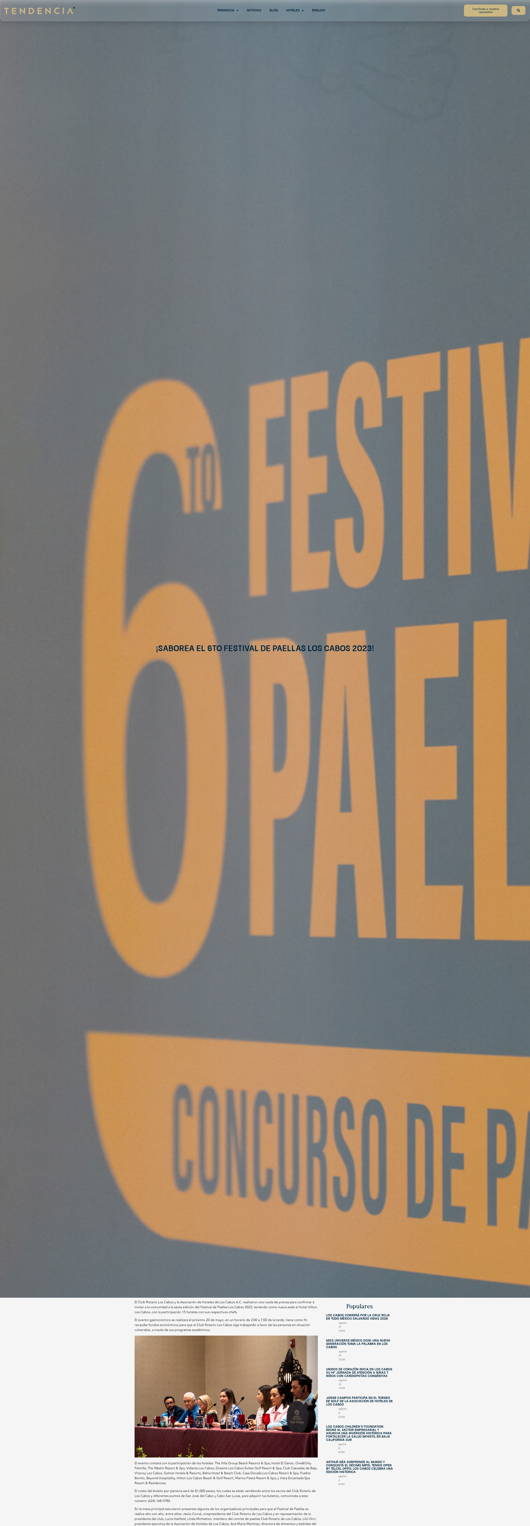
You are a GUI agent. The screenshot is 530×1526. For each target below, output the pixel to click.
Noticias (254, 10)
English (318, 10)
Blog (274, 10)
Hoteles (293, 10)
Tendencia (225, 10)
